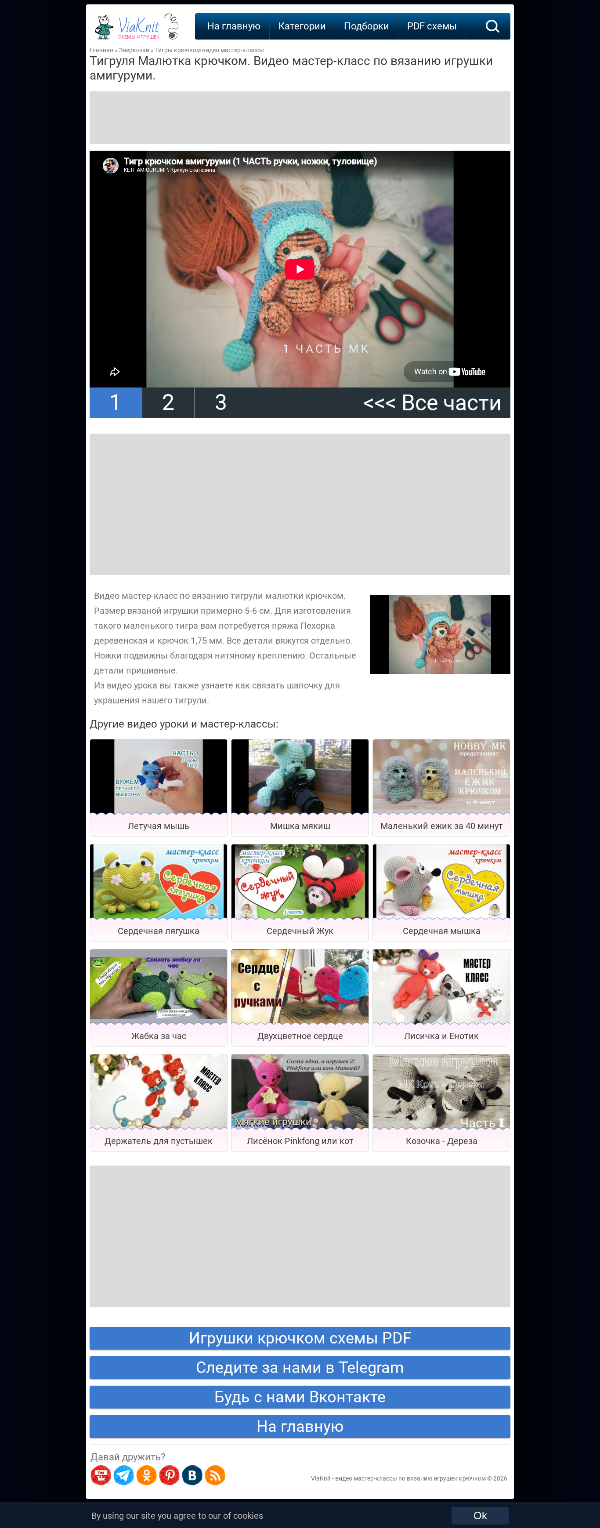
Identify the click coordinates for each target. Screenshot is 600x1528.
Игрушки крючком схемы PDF (300, 1338)
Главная (101, 50)
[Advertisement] (300, 118)
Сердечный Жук (300, 931)
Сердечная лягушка (158, 931)
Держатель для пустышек (159, 1141)
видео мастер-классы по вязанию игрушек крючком (410, 1478)
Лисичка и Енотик (441, 1036)
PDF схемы (432, 26)
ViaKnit (138, 31)
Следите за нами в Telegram (300, 1367)
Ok (480, 1515)
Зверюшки (134, 50)
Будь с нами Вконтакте (300, 1397)
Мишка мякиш (300, 826)
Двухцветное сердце (300, 1036)
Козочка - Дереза (441, 1141)
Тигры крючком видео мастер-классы (209, 50)
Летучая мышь (158, 826)
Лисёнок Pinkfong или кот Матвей (300, 1143)
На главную (233, 26)
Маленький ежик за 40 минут (441, 826)
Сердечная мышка (442, 931)
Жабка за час (158, 1036)
